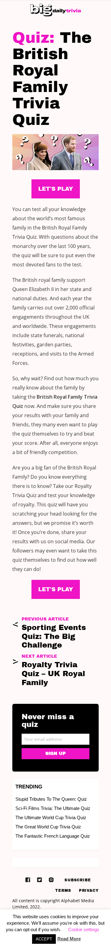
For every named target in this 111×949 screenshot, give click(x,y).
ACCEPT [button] (44, 939)
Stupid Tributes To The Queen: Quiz (51, 799)
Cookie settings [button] (83, 929)
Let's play (55, 589)
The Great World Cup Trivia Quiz (48, 826)
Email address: (55, 737)
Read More (69, 938)
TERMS (63, 890)
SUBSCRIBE (77, 880)
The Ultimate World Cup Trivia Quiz (50, 817)
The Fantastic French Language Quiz (52, 836)
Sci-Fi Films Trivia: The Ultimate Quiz (52, 808)
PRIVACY (89, 890)
